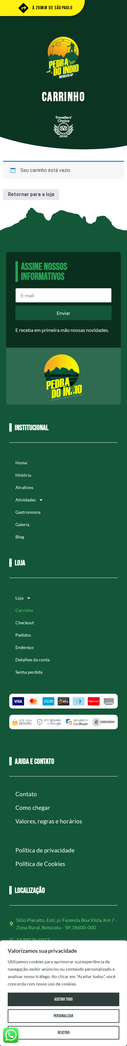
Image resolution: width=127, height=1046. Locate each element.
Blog (19, 536)
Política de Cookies (40, 863)
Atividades (25, 499)
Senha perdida (29, 672)
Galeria (22, 524)
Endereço (24, 647)
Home (21, 462)
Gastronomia (27, 512)
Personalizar (63, 1016)
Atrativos (24, 487)
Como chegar (32, 807)
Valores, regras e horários (48, 821)
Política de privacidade (45, 850)
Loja (19, 597)
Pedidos (23, 635)
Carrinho (24, 610)
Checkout (24, 622)
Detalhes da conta (32, 659)
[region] (63, 993)
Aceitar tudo (63, 999)
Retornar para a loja (31, 194)
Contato (26, 793)
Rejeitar (64, 1032)
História (23, 475)
